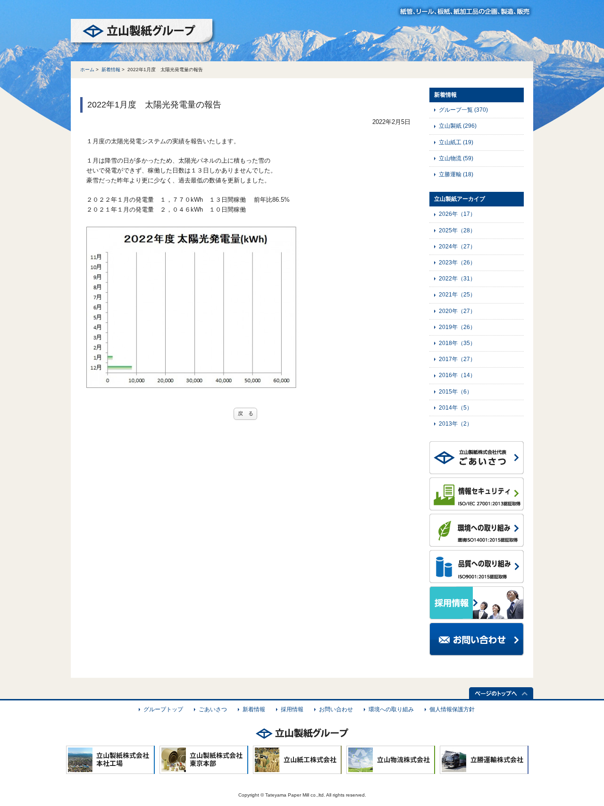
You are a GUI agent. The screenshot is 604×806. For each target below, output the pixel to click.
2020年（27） (457, 311)
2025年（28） (457, 230)
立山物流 (456, 158)
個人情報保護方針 (452, 709)
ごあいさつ (213, 709)
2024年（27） (457, 246)
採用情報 (292, 709)
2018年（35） (457, 343)
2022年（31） (457, 278)
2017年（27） (457, 359)
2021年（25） (457, 294)
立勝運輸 (456, 174)
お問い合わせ (336, 709)
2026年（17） (457, 214)
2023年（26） (457, 262)
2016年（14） (457, 375)
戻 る (245, 413)
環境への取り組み (391, 709)
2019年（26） (457, 327)
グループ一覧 (463, 110)
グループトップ (163, 709)
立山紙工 (456, 142)
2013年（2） (455, 423)
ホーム (87, 69)
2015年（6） (455, 391)
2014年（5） (455, 407)
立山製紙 (458, 126)
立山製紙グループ (143, 32)
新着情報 (110, 69)
